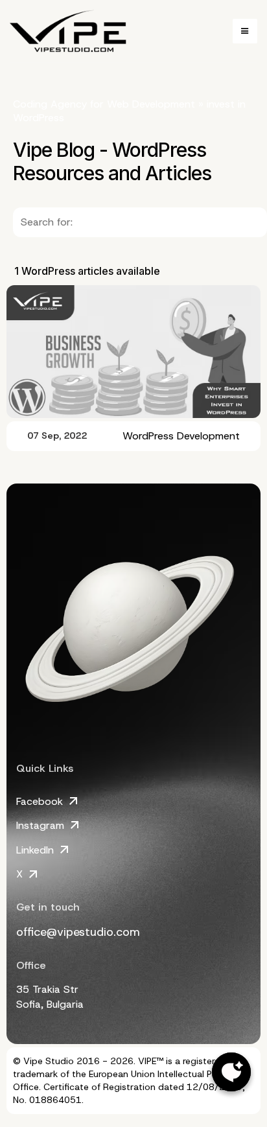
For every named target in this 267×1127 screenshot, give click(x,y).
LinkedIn (35, 850)
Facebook (39, 801)
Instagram (40, 825)
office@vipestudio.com (78, 932)
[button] (245, 31)
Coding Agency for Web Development (104, 104)
